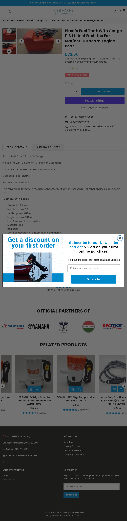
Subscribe (93, 279)
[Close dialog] (120, 238)
